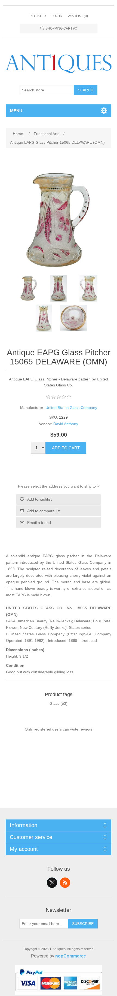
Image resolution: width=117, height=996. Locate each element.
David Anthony (65, 424)
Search (85, 90)
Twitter (52, 882)
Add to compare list (43, 511)
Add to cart (66, 448)
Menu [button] (16, 110)
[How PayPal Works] (58, 994)
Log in (56, 16)
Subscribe (83, 923)
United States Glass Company (71, 407)
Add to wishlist (39, 499)
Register (37, 16)
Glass (54, 703)
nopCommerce (70, 956)
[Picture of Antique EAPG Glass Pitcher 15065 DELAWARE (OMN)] (28, 288)
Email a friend (39, 522)
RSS (65, 882)
